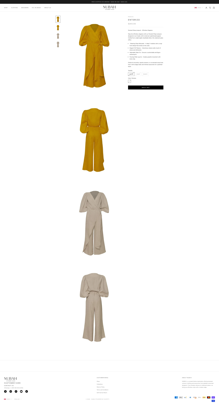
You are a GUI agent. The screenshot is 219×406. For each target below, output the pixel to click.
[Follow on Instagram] (11, 391)
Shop (6, 7)
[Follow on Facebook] (5, 391)
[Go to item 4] (58, 44)
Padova (131, 16)
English (17, 399)
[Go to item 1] (58, 19)
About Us (47, 7)
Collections (100, 384)
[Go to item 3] (58, 36)
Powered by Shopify (102, 399)
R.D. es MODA (36, 7)
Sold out (146, 87)
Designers (25, 7)
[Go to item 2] (58, 27)
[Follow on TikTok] (26, 391)
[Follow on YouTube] (21, 391)
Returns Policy (100, 387)
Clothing (14, 7)
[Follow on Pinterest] (16, 391)
